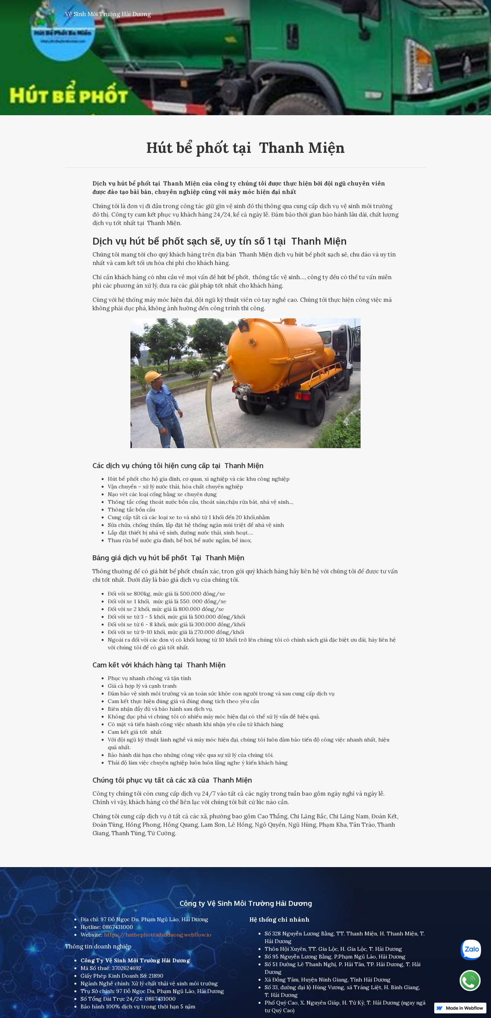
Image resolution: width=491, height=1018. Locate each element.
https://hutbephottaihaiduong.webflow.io (156, 934)
